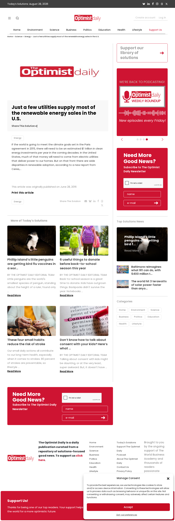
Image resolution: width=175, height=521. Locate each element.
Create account (145, 17)
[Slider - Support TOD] (144, 139)
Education (105, 30)
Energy (28, 36)
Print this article (23, 193)
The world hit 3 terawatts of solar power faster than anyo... (149, 284)
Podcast (121, 454)
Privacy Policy (124, 471)
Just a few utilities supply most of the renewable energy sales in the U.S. (66, 36)
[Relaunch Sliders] (147, 139)
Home (17, 30)
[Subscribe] (138, 139)
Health (121, 30)
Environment (35, 30)
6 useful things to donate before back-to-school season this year (80, 263)
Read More (14, 295)
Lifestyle (137, 30)
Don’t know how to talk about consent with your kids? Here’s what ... (83, 344)
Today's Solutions (126, 442)
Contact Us (123, 467)
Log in (162, 17)
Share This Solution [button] (23, 126)
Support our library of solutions (132, 52)
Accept (128, 507)
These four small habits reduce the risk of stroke (26, 342)
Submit (156, 203)
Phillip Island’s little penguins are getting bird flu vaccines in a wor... (31, 263)
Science (54, 30)
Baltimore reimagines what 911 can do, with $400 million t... (146, 270)
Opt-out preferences (126, 514)
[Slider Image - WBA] (141, 139)
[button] (168, 478)
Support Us (155, 30)
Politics (87, 30)
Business (71, 30)
